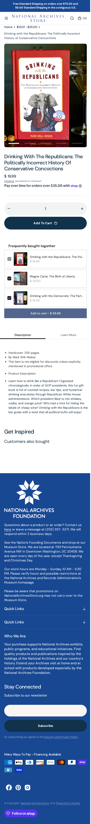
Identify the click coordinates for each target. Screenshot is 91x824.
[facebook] (9, 787)
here (7, 529)
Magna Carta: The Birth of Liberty (52, 276)
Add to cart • (44, 313)
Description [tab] (22, 335)
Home (8, 27)
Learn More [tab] (66, 335)
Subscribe (44, 726)
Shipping (9, 181)
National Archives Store (35, 803)
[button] (6, 18)
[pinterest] (18, 787)
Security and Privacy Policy (61, 737)
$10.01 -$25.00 (27, 27)
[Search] (69, 18)
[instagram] (27, 787)
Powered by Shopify (68, 803)
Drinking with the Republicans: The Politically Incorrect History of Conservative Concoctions (55, 257)
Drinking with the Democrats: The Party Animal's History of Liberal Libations (55, 296)
